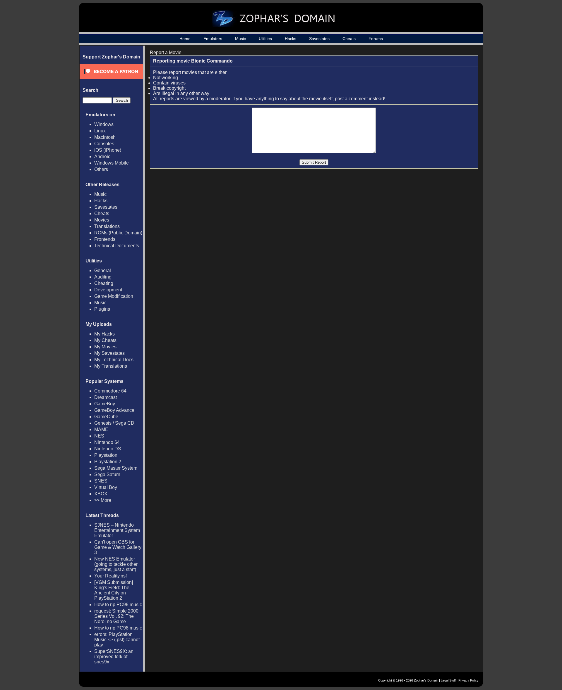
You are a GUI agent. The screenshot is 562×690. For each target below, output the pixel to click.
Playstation (105, 455)
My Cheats (105, 340)
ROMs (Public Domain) (118, 232)
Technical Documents (116, 245)
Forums (376, 38)
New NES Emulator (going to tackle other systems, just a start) (116, 564)
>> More (102, 500)
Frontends (104, 239)
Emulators (212, 38)
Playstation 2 (107, 461)
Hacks (290, 38)
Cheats (349, 38)
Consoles (104, 143)
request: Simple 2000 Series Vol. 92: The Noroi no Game (116, 616)
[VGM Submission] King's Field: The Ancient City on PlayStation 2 (113, 590)
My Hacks (104, 333)
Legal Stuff (448, 680)
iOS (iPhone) (107, 150)
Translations (107, 226)
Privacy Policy (468, 680)
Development (108, 289)
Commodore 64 (110, 390)
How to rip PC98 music (118, 604)
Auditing (103, 276)
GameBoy (104, 403)
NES (99, 435)
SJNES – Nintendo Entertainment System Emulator (117, 530)
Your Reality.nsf (110, 575)
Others (101, 169)
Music (240, 38)
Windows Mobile (111, 162)
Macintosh (105, 137)
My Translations (110, 366)
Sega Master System (115, 468)
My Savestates (109, 353)
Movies (101, 219)
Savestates (319, 38)
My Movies (105, 346)
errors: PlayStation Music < (117, 639)
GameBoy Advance (114, 410)
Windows (104, 124)
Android (102, 156)
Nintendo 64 (107, 442)
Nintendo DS (107, 448)
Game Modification (113, 296)
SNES (100, 480)
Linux (100, 130)
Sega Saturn (107, 474)
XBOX (100, 493)
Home (185, 38)
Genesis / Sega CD (114, 423)
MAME (101, 429)
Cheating (103, 283)
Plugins (102, 309)
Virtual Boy (105, 487)
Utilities (265, 38)
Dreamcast (105, 397)
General (102, 270)
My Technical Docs (113, 359)
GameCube (106, 416)
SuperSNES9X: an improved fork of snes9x (113, 656)
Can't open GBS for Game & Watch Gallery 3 (117, 547)
